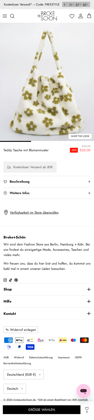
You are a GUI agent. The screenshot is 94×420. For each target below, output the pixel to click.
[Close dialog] (87, 189)
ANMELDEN (69, 228)
